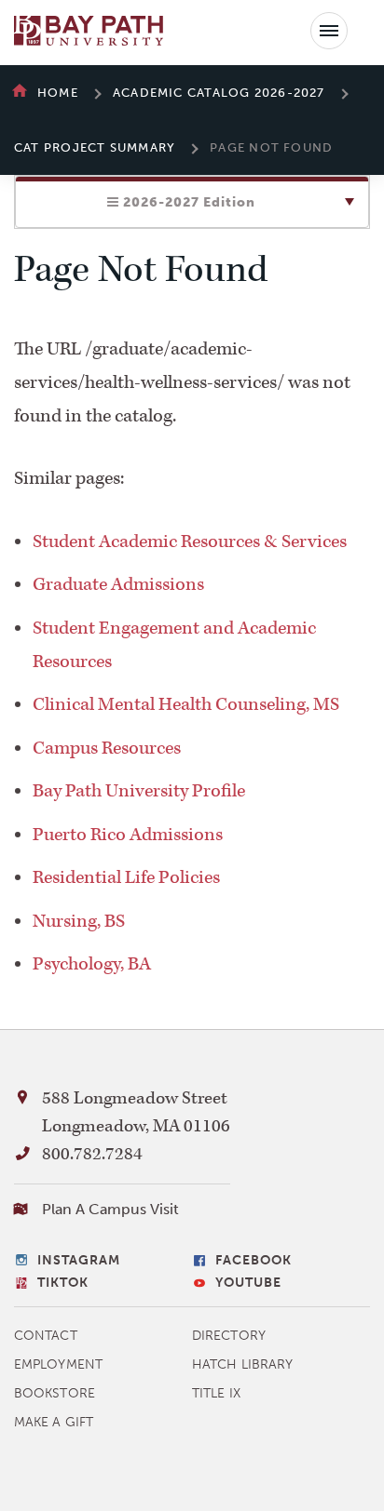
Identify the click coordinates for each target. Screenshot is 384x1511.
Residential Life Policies (126, 877)
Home (57, 93)
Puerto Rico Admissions (128, 834)
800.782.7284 (92, 1154)
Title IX (216, 1393)
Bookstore (54, 1393)
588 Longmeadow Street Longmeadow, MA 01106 (136, 1112)
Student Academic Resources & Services (190, 541)
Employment (58, 1364)
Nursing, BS (79, 921)
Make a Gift (53, 1422)
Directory (229, 1336)
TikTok (63, 1282)
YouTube (248, 1282)
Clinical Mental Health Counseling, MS (186, 704)
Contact (45, 1336)
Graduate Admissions (118, 584)
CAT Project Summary (94, 147)
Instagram (78, 1260)
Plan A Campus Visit (110, 1209)
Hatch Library (242, 1364)
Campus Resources (107, 748)
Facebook (253, 1260)
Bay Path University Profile (139, 791)
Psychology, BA (92, 964)
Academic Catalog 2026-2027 (219, 93)
